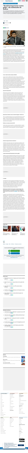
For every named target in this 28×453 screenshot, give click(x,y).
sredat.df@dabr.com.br (14, 257)
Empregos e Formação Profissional (22, 400)
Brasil (1, 398)
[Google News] (25, 1)
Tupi (19, 436)
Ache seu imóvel (2, 418)
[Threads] (26, 1)
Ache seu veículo (11, 418)
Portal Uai (20, 433)
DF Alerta (20, 419)
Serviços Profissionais (21, 403)
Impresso (20, 405)
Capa (1, 394)
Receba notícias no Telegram (15, 253)
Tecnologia (2, 410)
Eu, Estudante (12, 393)
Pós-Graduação (11, 407)
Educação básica (11, 394)
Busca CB (20, 410)
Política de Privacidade (3, 414)
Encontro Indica (20, 429)
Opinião (1, 407)
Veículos (20, 399)
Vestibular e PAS (11, 403)
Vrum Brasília (20, 423)
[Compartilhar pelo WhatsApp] (12, 323)
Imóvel (2, 417)
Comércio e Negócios (21, 404)
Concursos (11, 410)
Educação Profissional (12, 406)
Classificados (21, 395)
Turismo (1, 411)
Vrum (11, 417)
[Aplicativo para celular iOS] (22, 439)
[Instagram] (22, 1)
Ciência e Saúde (2, 406)
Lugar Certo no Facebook (3, 430)
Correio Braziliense (4, 393)
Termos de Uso (2, 415)
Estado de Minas (21, 432)
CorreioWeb (21, 393)
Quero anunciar (20, 396)
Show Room (2, 426)
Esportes (1, 403)
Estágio (10, 398)
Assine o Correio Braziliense (22, 413)
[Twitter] (21, 1)
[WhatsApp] (18, 1)
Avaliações (11, 422)
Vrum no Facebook (12, 426)
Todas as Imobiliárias (3, 431)
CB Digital (20, 409)
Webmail (20, 394)
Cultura (10, 402)
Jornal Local (20, 420)
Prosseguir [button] (20, 445)
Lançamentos (2, 422)
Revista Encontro (22, 424)
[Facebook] (19, 1)
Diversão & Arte (2, 402)
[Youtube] (24, 1)
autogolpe (15, 191)
